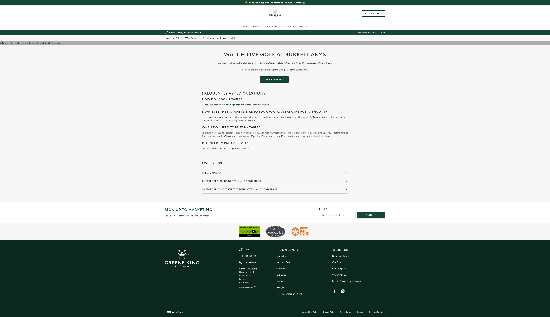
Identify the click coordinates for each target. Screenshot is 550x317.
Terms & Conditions (377, 312)
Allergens (280, 287)
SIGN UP (371, 215)
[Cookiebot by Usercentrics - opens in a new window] (175, 26)
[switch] (239, 26)
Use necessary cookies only (369, 17)
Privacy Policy (345, 312)
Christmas (281, 268)
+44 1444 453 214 (247, 256)
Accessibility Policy (309, 312)
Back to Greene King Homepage (346, 281)
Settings (304, 26)
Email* (323, 209)
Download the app (340, 256)
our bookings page (230, 104)
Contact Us (281, 256)
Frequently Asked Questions (289, 293)
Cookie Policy (328, 312)
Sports (223, 38)
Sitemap (360, 312)
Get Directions (246, 287)
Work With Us (339, 274)
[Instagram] (343, 291)
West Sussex (191, 38)
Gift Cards (281, 274)
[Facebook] (334, 291)
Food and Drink (283, 262)
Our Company (339, 268)
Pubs (178, 38)
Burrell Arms (209, 38)
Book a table (274, 79)
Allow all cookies (369, 7)
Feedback (280, 281)
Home (168, 38)
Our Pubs (336, 262)
